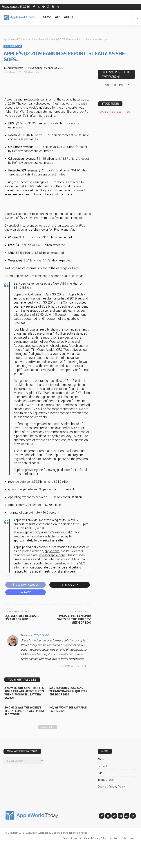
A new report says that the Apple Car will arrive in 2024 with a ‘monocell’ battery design (24, 693)
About (69, 17)
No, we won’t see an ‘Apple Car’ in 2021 (68, 709)
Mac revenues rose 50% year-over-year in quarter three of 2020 (68, 691)
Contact (102, 766)
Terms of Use (105, 779)
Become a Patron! (116, 85)
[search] (136, 17)
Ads (58, 17)
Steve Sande (35, 67)
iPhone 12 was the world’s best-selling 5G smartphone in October (24, 711)
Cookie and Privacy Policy (93, 838)
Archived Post (12, 46)
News (47, 17)
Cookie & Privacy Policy (111, 786)
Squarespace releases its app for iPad (21, 617)
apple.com (52, 551)
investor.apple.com (52, 555)
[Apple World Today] (19, 17)
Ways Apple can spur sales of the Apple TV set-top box (74, 619)
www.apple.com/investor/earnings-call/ (44, 532)
